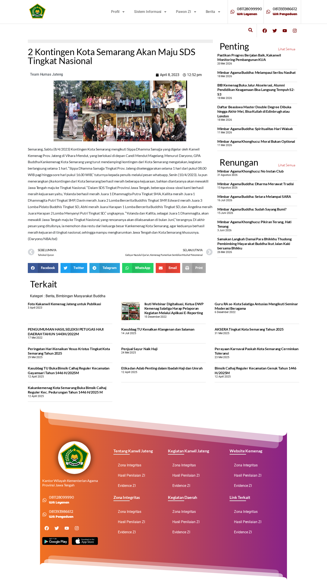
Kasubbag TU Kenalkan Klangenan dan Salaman (157, 329)
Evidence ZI (127, 486)
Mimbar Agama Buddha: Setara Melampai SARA (254, 196)
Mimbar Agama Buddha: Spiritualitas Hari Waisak (255, 128)
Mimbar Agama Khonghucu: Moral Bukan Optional (256, 141)
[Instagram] (294, 30)
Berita (210, 12)
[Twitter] (274, 30)
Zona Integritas (129, 465)
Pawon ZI (183, 12)
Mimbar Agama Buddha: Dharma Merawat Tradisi (255, 184)
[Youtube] (284, 30)
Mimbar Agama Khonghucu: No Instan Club (250, 171)
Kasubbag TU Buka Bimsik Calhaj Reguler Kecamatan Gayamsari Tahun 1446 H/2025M (68, 370)
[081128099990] (232, 12)
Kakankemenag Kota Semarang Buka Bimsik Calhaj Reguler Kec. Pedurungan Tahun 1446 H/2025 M (67, 389)
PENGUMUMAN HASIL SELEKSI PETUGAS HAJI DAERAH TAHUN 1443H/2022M (66, 331)
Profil (115, 12)
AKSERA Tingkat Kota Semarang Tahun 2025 (249, 329)
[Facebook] (264, 30)
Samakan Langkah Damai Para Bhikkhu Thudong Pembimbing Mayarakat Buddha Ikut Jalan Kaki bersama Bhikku (254, 243)
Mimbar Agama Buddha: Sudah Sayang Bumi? (252, 209)
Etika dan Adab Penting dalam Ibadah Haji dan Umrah (162, 368)
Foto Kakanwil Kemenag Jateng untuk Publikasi (64, 304)
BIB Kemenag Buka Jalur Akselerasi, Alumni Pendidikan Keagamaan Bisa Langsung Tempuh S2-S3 (256, 89)
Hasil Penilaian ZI (131, 475)
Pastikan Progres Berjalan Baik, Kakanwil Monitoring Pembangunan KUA (249, 57)
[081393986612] (268, 12)
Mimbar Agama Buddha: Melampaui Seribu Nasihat (256, 72)
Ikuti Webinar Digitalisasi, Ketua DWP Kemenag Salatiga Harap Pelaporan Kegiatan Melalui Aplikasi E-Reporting (174, 308)
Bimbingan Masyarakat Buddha (80, 296)
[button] (250, 30)
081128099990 (249, 9)
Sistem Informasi (147, 12)
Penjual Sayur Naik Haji (139, 349)
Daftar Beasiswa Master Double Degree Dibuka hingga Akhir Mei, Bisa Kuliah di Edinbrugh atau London (254, 111)
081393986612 (285, 9)
